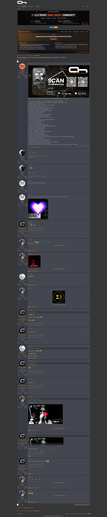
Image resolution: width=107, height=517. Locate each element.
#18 (88, 459)
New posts (19, 8)
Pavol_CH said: (31, 435)
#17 (88, 433)
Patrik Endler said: (32, 312)
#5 (88, 194)
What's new (30, 6)
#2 (88, 150)
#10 (88, 288)
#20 (88, 490)
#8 (88, 253)
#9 (88, 274)
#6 (88, 221)
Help (84, 513)
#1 (88, 63)
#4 (88, 180)
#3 (88, 165)
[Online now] (22, 244)
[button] (33, 6)
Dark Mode (20, 513)
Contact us (68, 513)
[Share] (87, 64)
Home (19, 6)
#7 (88, 239)
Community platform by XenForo (53, 515)
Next (23, 61)
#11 (88, 309)
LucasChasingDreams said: (34, 348)
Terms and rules (73, 513)
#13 (88, 345)
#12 (88, 328)
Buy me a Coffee (37, 147)
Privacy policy (79, 513)
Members (37, 6)
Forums (24, 6)
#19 (88, 476)
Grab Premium (31, 147)
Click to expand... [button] (59, 446)
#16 (88, 396)
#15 (88, 378)
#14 (88, 360)
